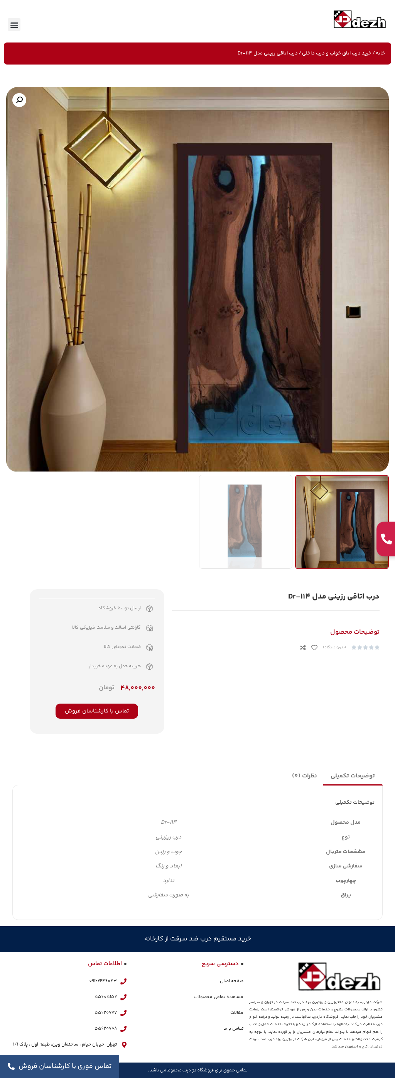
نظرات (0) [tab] (304, 776)
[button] (14, 24)
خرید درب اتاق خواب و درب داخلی (336, 53)
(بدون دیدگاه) (334, 647)
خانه (380, 53)
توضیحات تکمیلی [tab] (353, 776)
